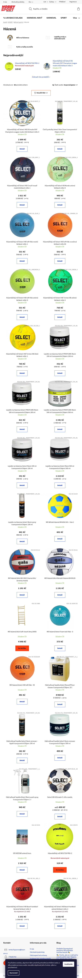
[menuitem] (13, 17)
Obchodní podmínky (18, 2)
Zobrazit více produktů (40, 77)
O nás (5, 2)
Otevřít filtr (41, 93)
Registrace (73, 2)
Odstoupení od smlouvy (38, 955)
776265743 (12, 957)
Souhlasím (68, 964)
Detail (22, 149)
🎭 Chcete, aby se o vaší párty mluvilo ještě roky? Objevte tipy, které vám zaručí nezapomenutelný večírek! (67, 958)
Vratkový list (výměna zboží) (40, 958)
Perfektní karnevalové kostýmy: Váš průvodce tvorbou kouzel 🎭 (64, 950)
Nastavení (14, 973)
